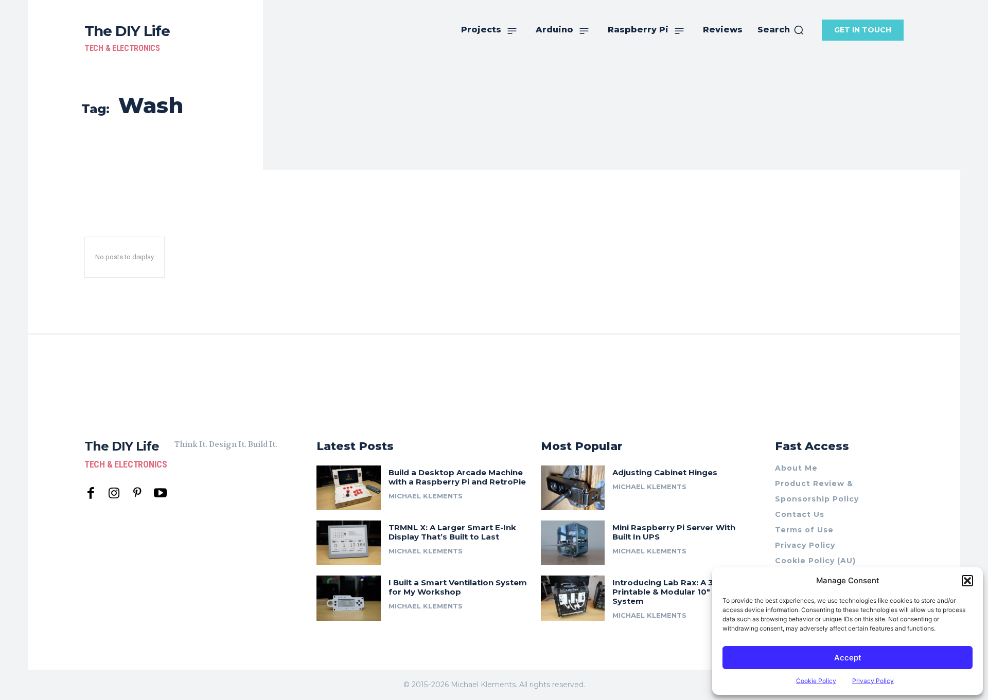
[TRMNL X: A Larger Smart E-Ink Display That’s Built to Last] (348, 542)
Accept (847, 657)
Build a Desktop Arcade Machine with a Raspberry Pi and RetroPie (457, 477)
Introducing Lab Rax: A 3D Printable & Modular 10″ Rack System (672, 592)
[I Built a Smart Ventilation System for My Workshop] (348, 598)
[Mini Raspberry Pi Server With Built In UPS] (573, 542)
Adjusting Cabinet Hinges (664, 472)
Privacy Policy (873, 681)
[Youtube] (160, 493)
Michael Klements (426, 496)
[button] (967, 581)
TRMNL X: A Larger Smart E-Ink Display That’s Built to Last (452, 532)
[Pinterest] (137, 493)
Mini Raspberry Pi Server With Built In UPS (673, 532)
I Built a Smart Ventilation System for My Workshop (458, 587)
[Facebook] (90, 493)
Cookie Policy (816, 681)
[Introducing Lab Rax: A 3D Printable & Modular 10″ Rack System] (573, 598)
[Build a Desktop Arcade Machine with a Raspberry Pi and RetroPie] (348, 487)
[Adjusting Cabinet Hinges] (573, 487)
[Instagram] (114, 493)
